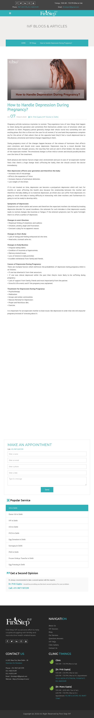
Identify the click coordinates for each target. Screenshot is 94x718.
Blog (50, 632)
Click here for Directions (14, 663)
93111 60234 (60, 678)
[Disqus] (47, 351)
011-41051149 (11, 673)
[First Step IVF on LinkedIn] (16, 641)
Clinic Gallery (54, 645)
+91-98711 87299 (71, 696)
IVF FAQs (52, 641)
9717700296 (70, 678)
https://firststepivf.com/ (21, 679)
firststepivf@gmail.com (71, 7)
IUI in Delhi (13, 508)
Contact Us (53, 648)
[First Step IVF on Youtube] (26, 641)
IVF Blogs (33, 43)
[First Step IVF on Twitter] (12, 641)
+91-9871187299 (17, 449)
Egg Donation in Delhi (17, 539)
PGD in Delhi (13, 552)
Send (47, 489)
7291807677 (80, 678)
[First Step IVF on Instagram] (21, 641)
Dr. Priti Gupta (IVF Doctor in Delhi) (44, 117)
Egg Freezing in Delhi (17, 564)
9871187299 (22, 7)
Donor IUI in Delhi (15, 514)
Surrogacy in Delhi (15, 546)
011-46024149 (33, 7)
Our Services (53, 635)
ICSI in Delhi (13, 527)
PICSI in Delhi (14, 533)
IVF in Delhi (13, 520)
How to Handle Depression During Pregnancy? (56, 43)
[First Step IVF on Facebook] (7, 641)
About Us (52, 625)
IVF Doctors (53, 629)
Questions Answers (56, 638)
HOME (23, 43)
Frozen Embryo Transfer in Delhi (21, 558)
